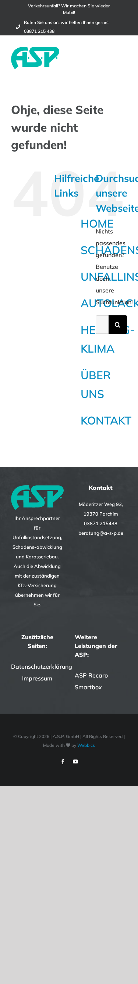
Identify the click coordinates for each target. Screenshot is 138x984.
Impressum (37, 678)
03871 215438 (100, 523)
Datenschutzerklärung (41, 666)
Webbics (86, 745)
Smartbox (88, 687)
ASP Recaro (91, 675)
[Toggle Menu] (122, 58)
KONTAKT (106, 420)
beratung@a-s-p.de (100, 533)
